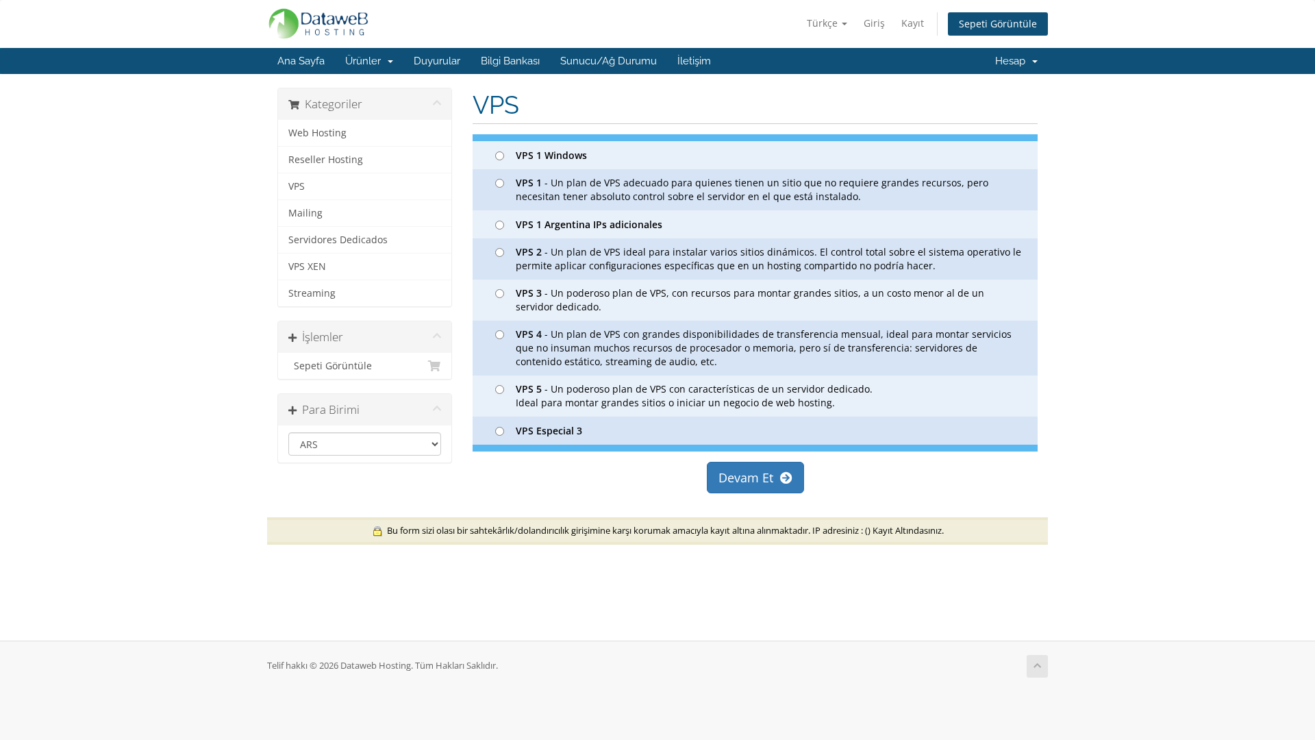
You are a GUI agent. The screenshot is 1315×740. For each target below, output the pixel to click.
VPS (296, 186)
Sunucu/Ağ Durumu (608, 61)
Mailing (305, 213)
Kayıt (912, 22)
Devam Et (749, 477)
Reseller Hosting (325, 159)
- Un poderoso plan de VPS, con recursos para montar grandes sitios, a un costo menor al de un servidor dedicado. (750, 299)
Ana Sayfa (301, 61)
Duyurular (437, 61)
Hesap (1013, 61)
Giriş (874, 22)
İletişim (694, 61)
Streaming (312, 293)
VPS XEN (307, 266)
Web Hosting (317, 133)
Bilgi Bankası (510, 61)
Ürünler (365, 61)
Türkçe (823, 22)
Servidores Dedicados (338, 240)
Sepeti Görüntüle (998, 23)
